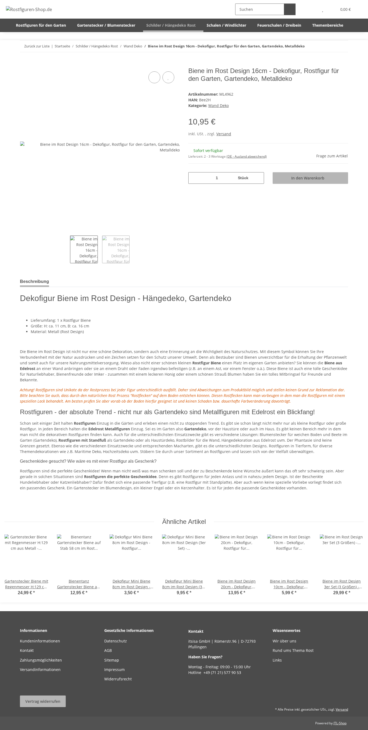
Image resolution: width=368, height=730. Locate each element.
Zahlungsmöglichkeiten (41, 660)
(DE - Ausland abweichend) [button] (247, 156)
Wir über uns (284, 640)
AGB (108, 650)
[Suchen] (290, 9)
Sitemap (111, 660)
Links (277, 660)
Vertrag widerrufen (42, 701)
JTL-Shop (340, 723)
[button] (312, 9)
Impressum (114, 669)
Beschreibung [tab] (34, 281)
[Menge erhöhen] (258, 178)
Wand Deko (218, 105)
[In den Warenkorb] (24, 64)
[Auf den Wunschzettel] (168, 77)
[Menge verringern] (194, 178)
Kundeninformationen (40, 640)
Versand (223, 133)
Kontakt (27, 650)
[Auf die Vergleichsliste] (154, 77)
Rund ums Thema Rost (293, 650)
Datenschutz (115, 640)
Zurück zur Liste (37, 46)
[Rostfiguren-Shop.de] (29, 9)
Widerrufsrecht (118, 678)
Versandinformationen (40, 669)
